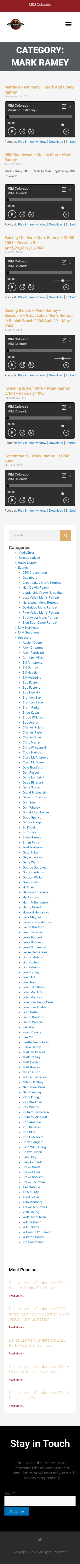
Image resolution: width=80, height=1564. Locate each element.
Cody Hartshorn (34, 752)
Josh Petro (30, 1012)
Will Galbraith (32, 1222)
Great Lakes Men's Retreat (42, 582)
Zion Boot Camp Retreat (40, 622)
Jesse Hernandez (35, 952)
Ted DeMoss (31, 1187)
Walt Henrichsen (34, 1217)
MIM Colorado (40, 4)
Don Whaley (31, 807)
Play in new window (32, 141)
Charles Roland (33, 727)
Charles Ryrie (32, 732)
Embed (71, 141)
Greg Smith (31, 882)
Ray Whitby (31, 1107)
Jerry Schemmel (34, 947)
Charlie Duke (32, 737)
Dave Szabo (31, 787)
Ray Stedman (32, 1102)
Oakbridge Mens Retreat (40, 607)
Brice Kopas (31, 712)
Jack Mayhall (32, 917)
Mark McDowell (34, 1052)
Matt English (31, 1062)
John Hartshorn (34, 987)
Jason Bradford (33, 927)
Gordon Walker (33, 877)
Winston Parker (33, 1237)
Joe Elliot (29, 977)
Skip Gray (29, 1157)
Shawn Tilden (32, 1152)
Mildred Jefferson (35, 1077)
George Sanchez (34, 867)
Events (23, 567)
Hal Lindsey (31, 897)
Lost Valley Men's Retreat (41, 597)
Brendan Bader (33, 702)
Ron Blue (29, 1132)
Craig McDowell (34, 762)
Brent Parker (32, 707)
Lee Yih (28, 1037)
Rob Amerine (32, 1122)
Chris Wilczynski (34, 747)
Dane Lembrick (33, 777)
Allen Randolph (33, 652)
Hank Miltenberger (36, 902)
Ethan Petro (31, 842)
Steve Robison (33, 1177)
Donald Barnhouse (36, 812)
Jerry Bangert (32, 937)
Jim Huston (31, 962)
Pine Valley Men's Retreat (41, 612)
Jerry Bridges (32, 942)
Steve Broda (31, 1167)
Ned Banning (32, 1092)
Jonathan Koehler (35, 1007)
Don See (29, 802)
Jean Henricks (33, 932)
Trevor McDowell (35, 1207)
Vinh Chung (31, 1212)
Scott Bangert (33, 1142)
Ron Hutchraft (33, 1137)
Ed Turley (29, 832)
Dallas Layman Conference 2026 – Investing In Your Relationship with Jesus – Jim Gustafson (39, 1313)
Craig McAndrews (35, 757)
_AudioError (26, 552)
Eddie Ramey (32, 837)
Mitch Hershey (33, 1082)
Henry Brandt (32, 907)
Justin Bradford (33, 1017)
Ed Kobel (29, 827)
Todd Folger (31, 1197)
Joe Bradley (31, 972)
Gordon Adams (33, 872)
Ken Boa (28, 1027)
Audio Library (27, 562)
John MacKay (32, 997)
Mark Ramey (32, 1057)
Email (9, 1493)
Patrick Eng (31, 1097)
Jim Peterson (32, 967)
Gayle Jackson (33, 857)
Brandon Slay (32, 697)
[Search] (65, 535)
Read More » (16, 1296)
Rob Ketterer (32, 1127)
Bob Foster (30, 682)
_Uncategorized (29, 557)
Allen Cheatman (34, 647)
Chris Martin (31, 742)
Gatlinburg (30, 577)
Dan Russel (31, 772)
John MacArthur (34, 992)
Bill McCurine (32, 677)
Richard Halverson (36, 1112)
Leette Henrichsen (36, 1042)
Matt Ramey (31, 1067)
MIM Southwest (29, 632)
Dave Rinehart (33, 782)
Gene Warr (30, 862)
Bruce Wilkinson (34, 717)
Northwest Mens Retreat (40, 602)
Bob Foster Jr (32, 687)
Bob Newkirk (31, 692)
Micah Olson (31, 1072)
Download (56, 141)
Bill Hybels (30, 672)
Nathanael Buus (34, 1087)
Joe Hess (29, 982)
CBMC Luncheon (35, 572)
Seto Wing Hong (34, 1147)
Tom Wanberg (32, 1202)
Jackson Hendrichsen (38, 922)
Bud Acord (30, 722)
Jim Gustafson (33, 957)
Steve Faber (31, 1172)
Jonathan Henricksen (38, 1002)
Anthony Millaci (33, 657)
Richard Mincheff (35, 1117)
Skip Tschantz (33, 1162)
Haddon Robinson (35, 892)
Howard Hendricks (36, 912)
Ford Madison (32, 847)
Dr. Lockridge (32, 822)
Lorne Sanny (32, 1047)
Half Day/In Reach (36, 587)
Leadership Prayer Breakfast (43, 592)
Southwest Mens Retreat (40, 617)
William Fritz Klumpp (37, 1232)
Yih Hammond (33, 1242)
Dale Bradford (32, 767)
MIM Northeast (28, 627)
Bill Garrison (31, 667)
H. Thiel (28, 887)
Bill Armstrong (32, 662)
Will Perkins (31, 1227)
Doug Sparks (32, 817)
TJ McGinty (31, 1192)
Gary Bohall (31, 852)
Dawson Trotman (35, 797)
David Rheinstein (35, 792)
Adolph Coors (32, 642)
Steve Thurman (34, 1182)
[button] (68, 24)
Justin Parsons (33, 1022)
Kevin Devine (32, 1032)
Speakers (24, 637)
